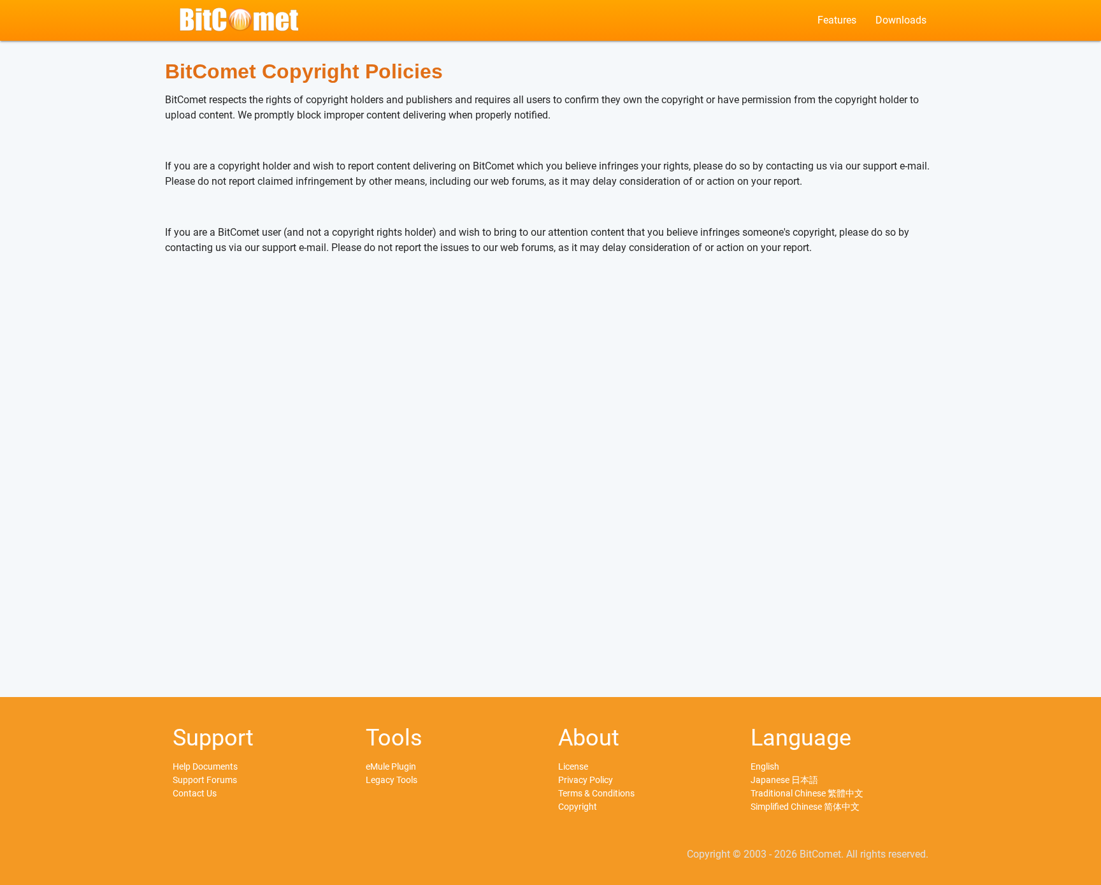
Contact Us (195, 793)
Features (836, 20)
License (573, 766)
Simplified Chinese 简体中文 (805, 807)
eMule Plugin (391, 766)
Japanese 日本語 (784, 780)
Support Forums (205, 780)
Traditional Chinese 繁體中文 (807, 793)
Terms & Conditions (596, 793)
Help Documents (205, 766)
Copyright (577, 807)
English (765, 766)
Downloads (900, 20)
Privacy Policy (585, 780)
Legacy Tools (391, 780)
